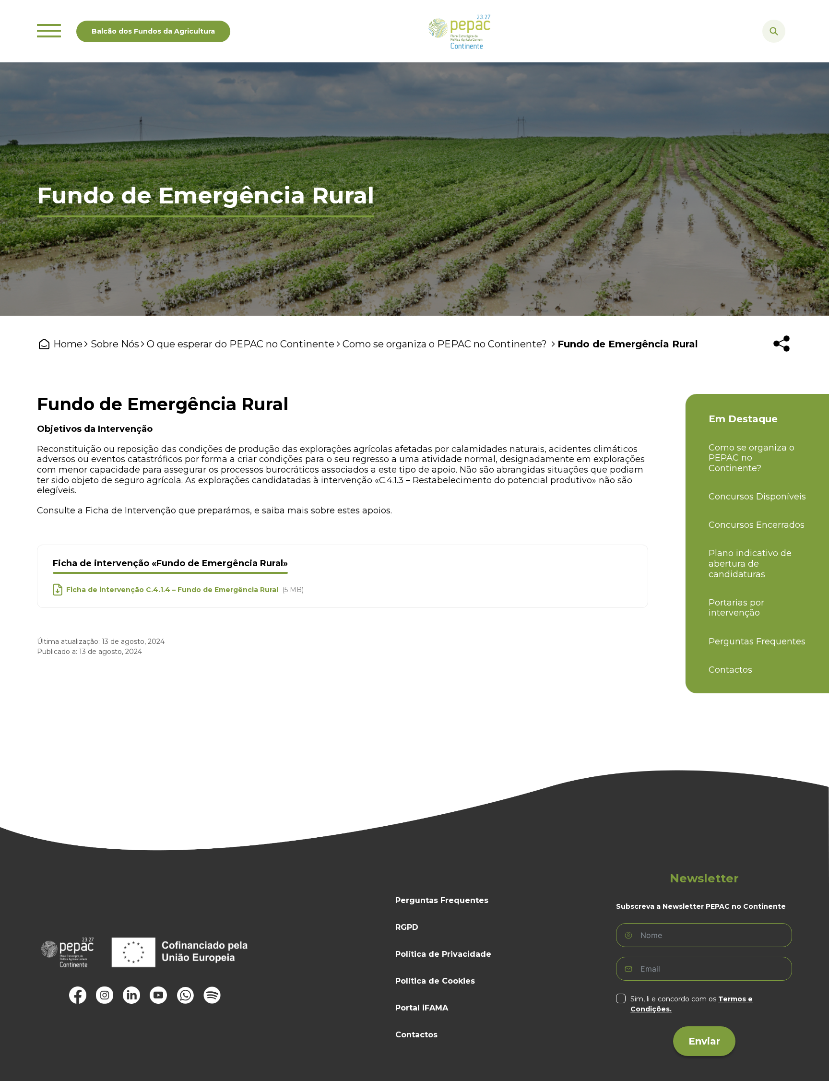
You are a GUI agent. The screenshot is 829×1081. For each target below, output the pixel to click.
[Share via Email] (771, 372)
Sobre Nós (115, 344)
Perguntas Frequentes (757, 642)
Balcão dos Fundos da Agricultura (153, 31)
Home (68, 344)
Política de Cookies (435, 981)
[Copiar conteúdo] (786, 372)
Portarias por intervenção (736, 608)
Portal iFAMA (421, 1007)
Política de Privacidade (443, 954)
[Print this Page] (740, 372)
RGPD (406, 927)
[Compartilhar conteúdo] (781, 343)
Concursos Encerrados (757, 525)
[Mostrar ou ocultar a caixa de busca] (773, 31)
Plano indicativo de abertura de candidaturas (750, 563)
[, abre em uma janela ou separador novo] (77, 995)
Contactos (730, 670)
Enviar (704, 1041)
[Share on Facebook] (709, 372)
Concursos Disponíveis (757, 497)
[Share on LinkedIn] (755, 372)
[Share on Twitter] (725, 372)
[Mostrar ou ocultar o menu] (49, 31)
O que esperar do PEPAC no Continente (240, 344)
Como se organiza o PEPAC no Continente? (446, 344)
